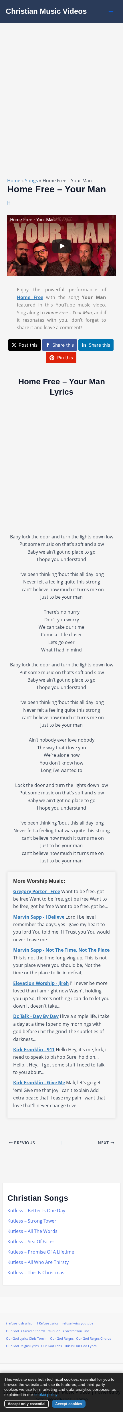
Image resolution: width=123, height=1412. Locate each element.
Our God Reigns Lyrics (22, 1346)
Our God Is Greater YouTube (69, 1331)
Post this (28, 345)
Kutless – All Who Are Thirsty (38, 1262)
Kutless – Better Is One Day (36, 1210)
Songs (31, 180)
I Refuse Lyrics (47, 1323)
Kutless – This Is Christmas (35, 1272)
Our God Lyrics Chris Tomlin (26, 1339)
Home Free (30, 297)
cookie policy (45, 1394)
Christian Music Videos (46, 11)
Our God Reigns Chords (93, 1339)
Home (13, 180)
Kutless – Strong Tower (31, 1221)
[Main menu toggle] (111, 11)
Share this (63, 345)
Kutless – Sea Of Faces (31, 1241)
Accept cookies (68, 1404)
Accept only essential (26, 1404)
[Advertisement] (61, 87)
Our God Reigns (62, 1339)
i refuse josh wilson (20, 1323)
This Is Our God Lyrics (80, 1346)
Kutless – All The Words (32, 1231)
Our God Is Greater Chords (25, 1331)
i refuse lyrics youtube (77, 1323)
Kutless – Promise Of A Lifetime (40, 1252)
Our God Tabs (51, 1346)
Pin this (65, 357)
